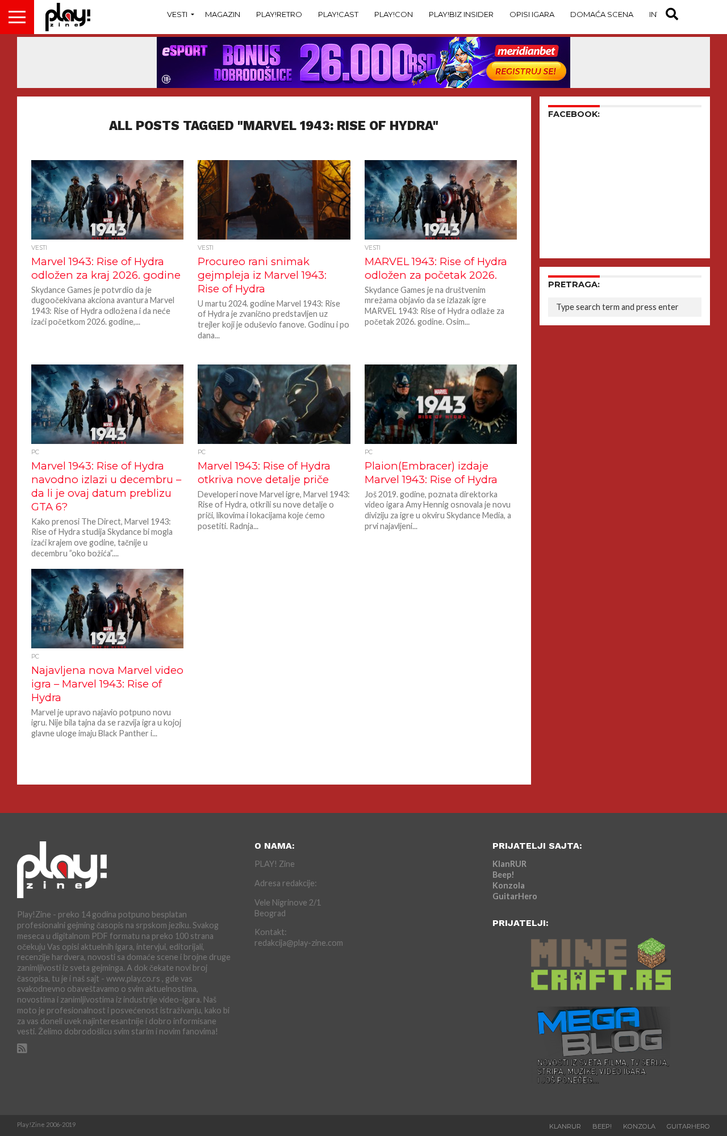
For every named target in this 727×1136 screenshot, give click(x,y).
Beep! (503, 874)
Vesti (177, 14)
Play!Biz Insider (461, 14)
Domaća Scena (601, 14)
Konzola (508, 885)
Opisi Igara (531, 14)
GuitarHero (514, 896)
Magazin (222, 14)
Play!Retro (279, 14)
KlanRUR (509, 864)
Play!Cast (338, 14)
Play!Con (393, 14)
